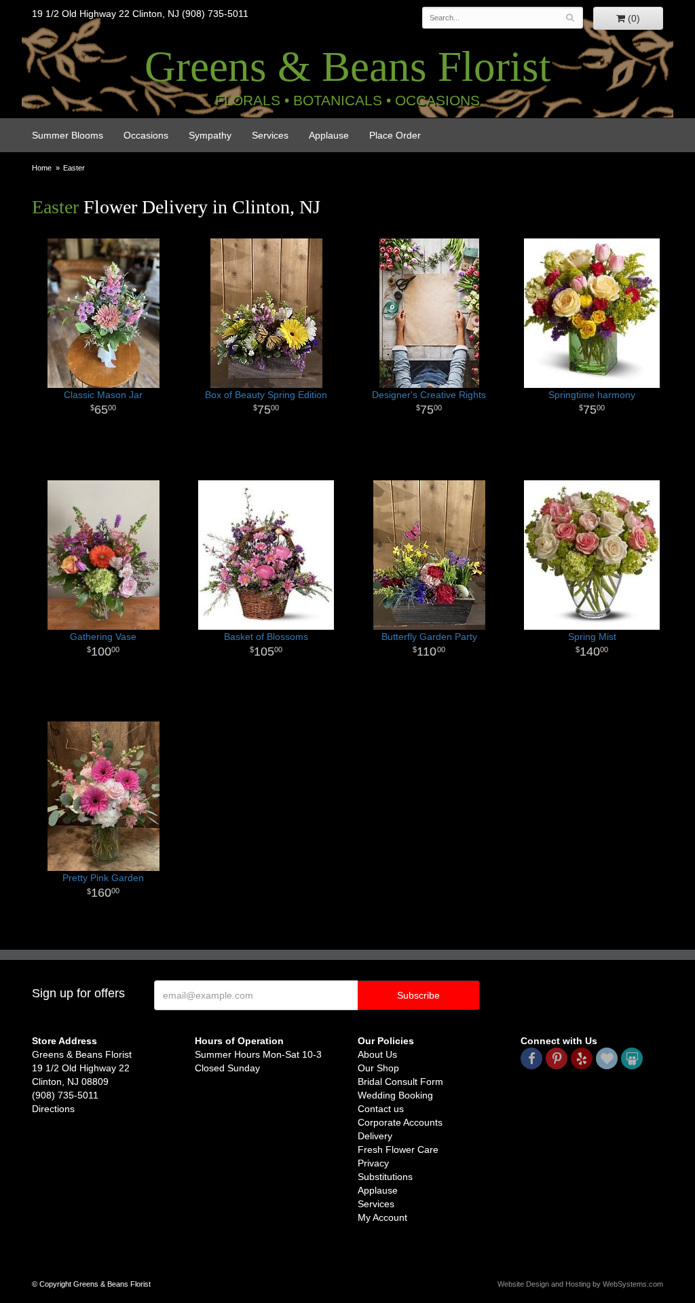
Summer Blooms (67, 135)
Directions (53, 1108)
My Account (382, 1217)
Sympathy (210, 135)
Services (270, 135)
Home (42, 168)
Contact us (381, 1108)
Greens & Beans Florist (348, 66)
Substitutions (385, 1176)
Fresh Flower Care (398, 1149)
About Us (377, 1054)
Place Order (395, 135)
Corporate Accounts (400, 1122)
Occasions (146, 135)
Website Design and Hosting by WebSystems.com (580, 1284)
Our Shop (378, 1068)
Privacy (373, 1163)
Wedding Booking (395, 1095)
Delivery (375, 1135)
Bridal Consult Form (400, 1081)
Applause (329, 135)
